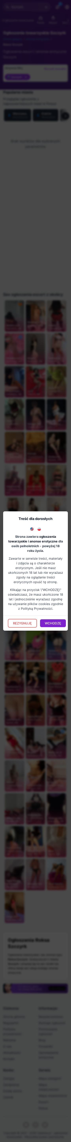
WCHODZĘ (53, 623)
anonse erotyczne (44, 541)
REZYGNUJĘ (22, 623)
